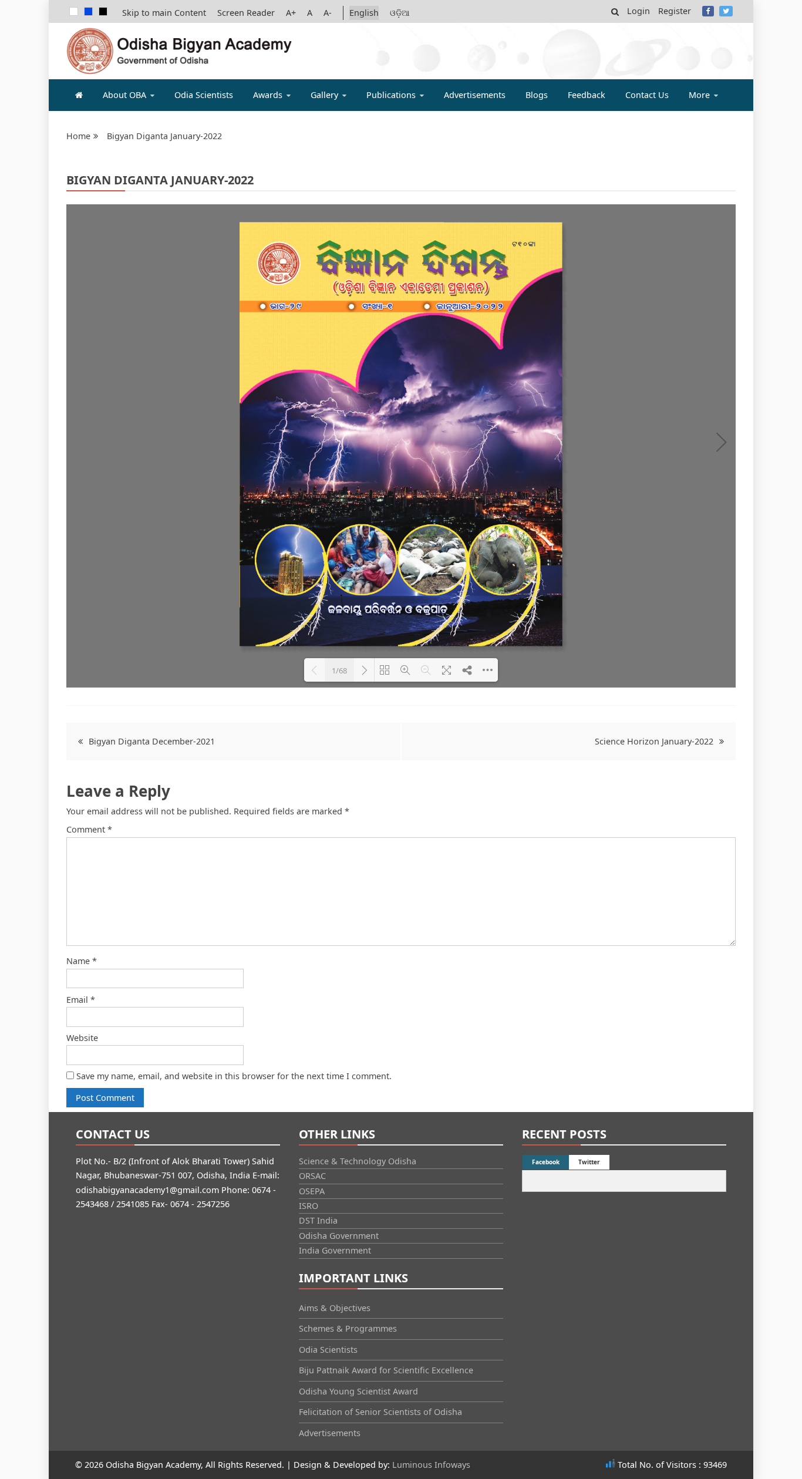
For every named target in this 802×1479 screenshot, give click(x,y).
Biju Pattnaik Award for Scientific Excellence (386, 1370)
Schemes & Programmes (348, 1328)
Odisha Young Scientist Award (358, 1391)
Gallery (324, 94)
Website (82, 1037)
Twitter (726, 11)
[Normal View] (73, 11)
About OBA (124, 94)
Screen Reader (246, 12)
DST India (318, 1220)
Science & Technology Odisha (357, 1161)
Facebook (708, 11)
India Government (335, 1250)
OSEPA (312, 1191)
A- (328, 12)
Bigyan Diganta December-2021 (152, 741)
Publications (391, 94)
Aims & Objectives (334, 1307)
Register (674, 10)
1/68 (339, 670)
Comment (89, 829)
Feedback (586, 94)
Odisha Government (339, 1235)
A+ (291, 12)
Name (81, 960)
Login (638, 10)
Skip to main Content (164, 12)
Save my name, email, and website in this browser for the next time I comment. (234, 1076)
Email (80, 999)
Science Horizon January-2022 (654, 741)
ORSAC (312, 1175)
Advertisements (475, 94)
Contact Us (647, 94)
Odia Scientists (203, 94)
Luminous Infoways (431, 1464)
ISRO (308, 1205)
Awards (267, 94)
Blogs (536, 94)
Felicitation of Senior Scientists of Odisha (380, 1411)
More (699, 94)
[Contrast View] (88, 11)
